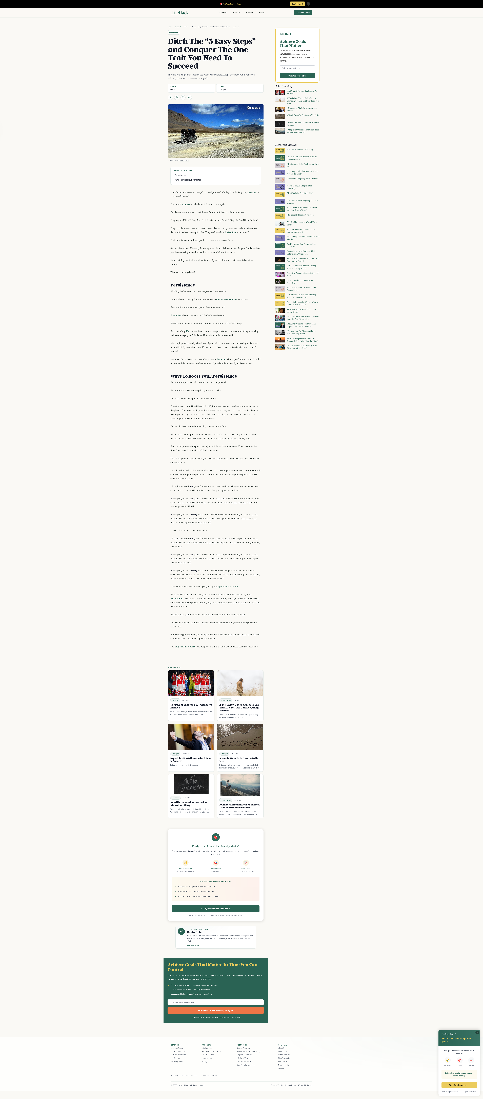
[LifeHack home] (180, 12)
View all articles (193, 945)
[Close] (308, 4)
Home (170, 27)
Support (281, 1068)
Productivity (226, 700)
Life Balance (175, 1058)
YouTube (206, 1075)
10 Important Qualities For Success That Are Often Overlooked (239, 806)
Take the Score (303, 12)
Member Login (283, 1065)
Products (236, 12)
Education (175, 315)
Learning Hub (207, 1058)
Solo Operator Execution (246, 1065)
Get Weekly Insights (297, 75)
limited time (230, 232)
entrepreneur (177, 598)
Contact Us (282, 1051)
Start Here (223, 12)
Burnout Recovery (243, 1048)
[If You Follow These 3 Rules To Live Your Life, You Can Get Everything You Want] (240, 683)
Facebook (175, 1075)
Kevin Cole (174, 89)
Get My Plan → (297, 4)
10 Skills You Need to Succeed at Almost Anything (188, 803)
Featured (175, 798)
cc (188, 160)
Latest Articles (284, 1055)
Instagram (184, 1075)
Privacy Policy (290, 1085)
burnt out (222, 359)
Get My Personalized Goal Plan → (215, 908)
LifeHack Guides (177, 1048)
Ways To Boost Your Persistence (189, 179)
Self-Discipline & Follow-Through (249, 1051)
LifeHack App (207, 1048)
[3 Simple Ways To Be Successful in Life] (240, 737)
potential (251, 192)
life (187, 331)
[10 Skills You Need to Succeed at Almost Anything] (191, 784)
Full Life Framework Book (211, 1051)
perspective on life (228, 586)
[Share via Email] (189, 97)
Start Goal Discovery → (459, 1085)
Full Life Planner (208, 1055)
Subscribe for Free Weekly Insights (215, 1010)
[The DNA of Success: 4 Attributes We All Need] (191, 683)
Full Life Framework (178, 1055)
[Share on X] (183, 97)
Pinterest (194, 1075)
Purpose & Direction (244, 1055)
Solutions (249, 12)
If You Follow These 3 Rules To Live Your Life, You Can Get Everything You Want (239, 707)
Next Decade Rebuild (244, 1061)
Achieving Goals (177, 1061)
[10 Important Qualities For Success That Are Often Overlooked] (240, 785)
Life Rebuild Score (177, 1051)
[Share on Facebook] (170, 97)
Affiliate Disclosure (305, 1085)
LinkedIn (214, 1075)
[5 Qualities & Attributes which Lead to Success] (191, 737)
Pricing (261, 12)
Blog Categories (284, 1058)
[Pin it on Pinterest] (176, 97)
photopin (183, 160)
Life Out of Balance (244, 1058)
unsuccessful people (226, 299)
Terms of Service (277, 1085)
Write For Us (283, 1061)
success (186, 204)
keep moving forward (185, 646)
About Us (281, 1048)
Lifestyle (178, 27)
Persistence (180, 175)
